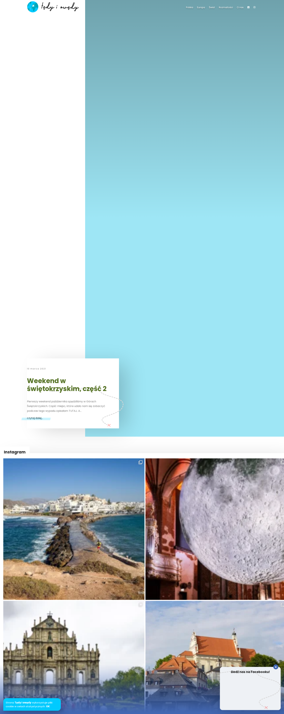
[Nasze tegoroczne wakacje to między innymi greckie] (73, 529)
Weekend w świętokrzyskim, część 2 (66, 384)
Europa (201, 7)
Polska (189, 7)
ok (48, 706)
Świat (212, 7)
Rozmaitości (226, 7)
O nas (240, 7)
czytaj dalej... (35, 418)
